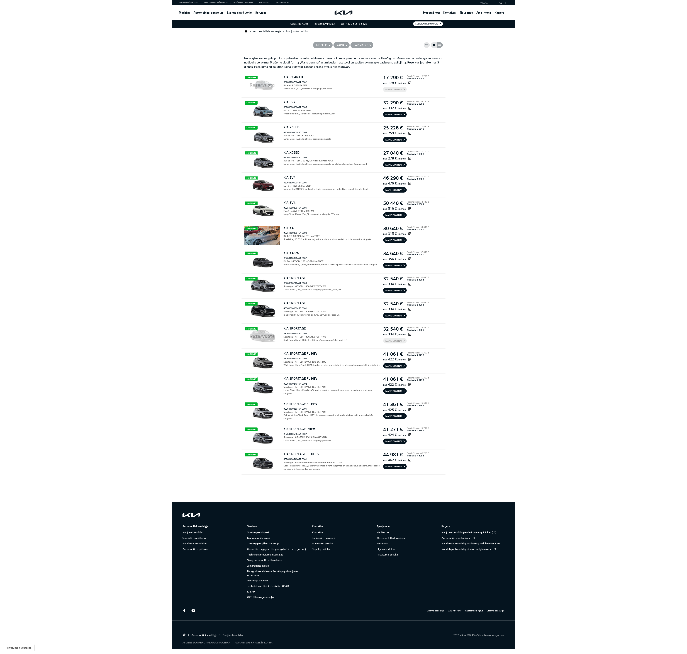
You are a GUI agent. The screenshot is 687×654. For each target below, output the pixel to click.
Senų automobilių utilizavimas (264, 560)
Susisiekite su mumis (426, 23)
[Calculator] (410, 83)
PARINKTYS (361, 45)
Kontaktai (449, 12)
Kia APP (251, 591)
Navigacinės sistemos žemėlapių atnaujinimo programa (273, 573)
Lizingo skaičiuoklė (239, 12)
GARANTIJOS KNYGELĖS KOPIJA (253, 642)
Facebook (184, 610)
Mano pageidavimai (258, 537)
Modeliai (184, 12)
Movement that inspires (391, 537)
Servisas (260, 12)
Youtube (193, 610)
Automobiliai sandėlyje (208, 12)
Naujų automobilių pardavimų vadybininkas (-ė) (469, 532)
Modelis (322, 45)
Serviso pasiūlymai (258, 532)
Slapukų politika (321, 548)
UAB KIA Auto (455, 610)
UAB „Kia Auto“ (246, 31)
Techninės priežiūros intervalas (265, 554)
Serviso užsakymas (189, 2)
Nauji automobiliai (297, 31)
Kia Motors (383, 532)
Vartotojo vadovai (257, 580)
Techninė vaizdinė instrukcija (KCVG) (268, 585)
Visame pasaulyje (435, 610)
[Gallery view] (434, 45)
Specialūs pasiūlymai (194, 537)
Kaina (341, 45)
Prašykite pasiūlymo (243, 2)
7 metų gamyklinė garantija (263, 543)
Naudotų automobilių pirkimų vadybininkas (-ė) (469, 548)
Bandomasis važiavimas (216, 2)
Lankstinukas (282, 2)
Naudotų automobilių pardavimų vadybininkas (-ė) (471, 543)
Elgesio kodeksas (386, 548)
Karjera (500, 12)
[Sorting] (427, 45)
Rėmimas (382, 543)
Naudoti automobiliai (194, 543)
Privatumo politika (322, 543)
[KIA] (343, 12)
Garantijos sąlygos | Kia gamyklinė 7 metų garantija (277, 548)
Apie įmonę (483, 12)
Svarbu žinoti (431, 12)
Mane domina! (393, 89)
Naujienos (466, 12)
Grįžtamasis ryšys (474, 610)
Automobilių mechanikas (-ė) (458, 537)
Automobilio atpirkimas (195, 548)
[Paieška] (500, 3)
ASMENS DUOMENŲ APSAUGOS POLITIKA (206, 642)
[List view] (440, 45)
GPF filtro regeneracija (260, 597)
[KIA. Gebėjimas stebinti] (191, 515)
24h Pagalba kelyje (258, 565)
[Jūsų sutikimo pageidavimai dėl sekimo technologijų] (18, 647)
